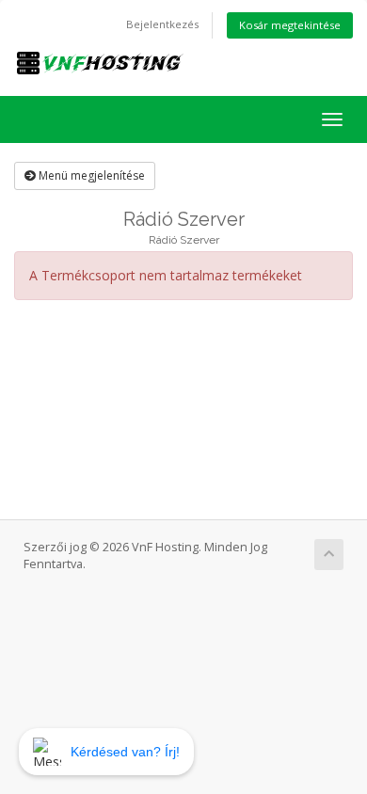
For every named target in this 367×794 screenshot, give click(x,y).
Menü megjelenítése (90, 175)
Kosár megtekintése (290, 25)
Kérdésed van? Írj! (125, 751)
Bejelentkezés (162, 24)
